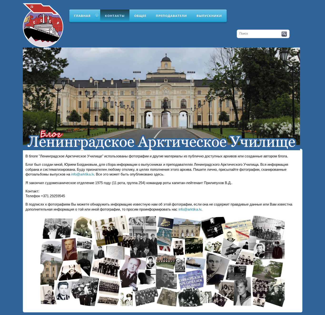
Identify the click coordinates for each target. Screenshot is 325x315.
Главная (82, 16)
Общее (140, 16)
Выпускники (209, 16)
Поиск (284, 34)
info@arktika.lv (82, 174)
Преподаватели (171, 16)
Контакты (115, 16)
